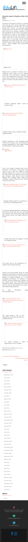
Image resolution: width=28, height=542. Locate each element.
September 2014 (8, 456)
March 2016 (7, 411)
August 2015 (7, 426)
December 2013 (8, 483)
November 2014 (8, 450)
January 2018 (7, 390)
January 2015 (7, 444)
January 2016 (7, 417)
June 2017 (7, 396)
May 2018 (6, 381)
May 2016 (6, 408)
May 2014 (6, 468)
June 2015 (7, 432)
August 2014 (7, 459)
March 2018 (7, 387)
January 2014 (7, 480)
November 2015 (8, 420)
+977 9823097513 (14, 525)
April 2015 (7, 435)
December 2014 (8, 447)
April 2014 (7, 471)
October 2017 (8, 393)
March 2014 (7, 474)
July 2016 (6, 402)
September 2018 (8, 374)
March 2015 (7, 438)
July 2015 (6, 429)
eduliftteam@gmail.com (14, 518)
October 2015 (8, 423)
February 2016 (8, 414)
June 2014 (7, 465)
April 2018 (7, 384)
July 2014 (6, 462)
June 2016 (7, 405)
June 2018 (7, 377)
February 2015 (8, 441)
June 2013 (7, 489)
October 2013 (8, 486)
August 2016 (7, 399)
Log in (5, 498)
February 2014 (8, 477)
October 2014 (8, 453)
